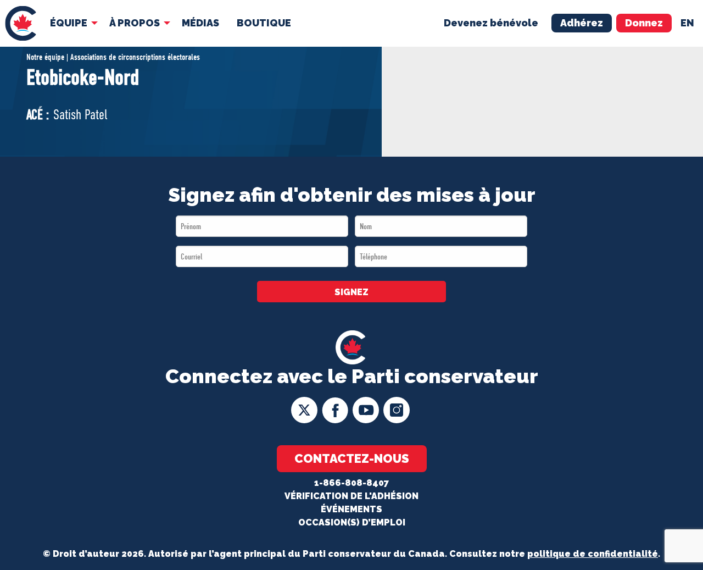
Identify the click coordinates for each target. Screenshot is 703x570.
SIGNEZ (351, 292)
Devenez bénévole (491, 23)
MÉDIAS (200, 23)
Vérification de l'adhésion (351, 496)
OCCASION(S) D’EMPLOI (351, 522)
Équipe (68, 23)
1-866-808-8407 (351, 483)
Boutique (264, 23)
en (687, 23)
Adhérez (581, 23)
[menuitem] (20, 23)
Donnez (644, 23)
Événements (351, 509)
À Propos (134, 23)
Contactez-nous (351, 458)
